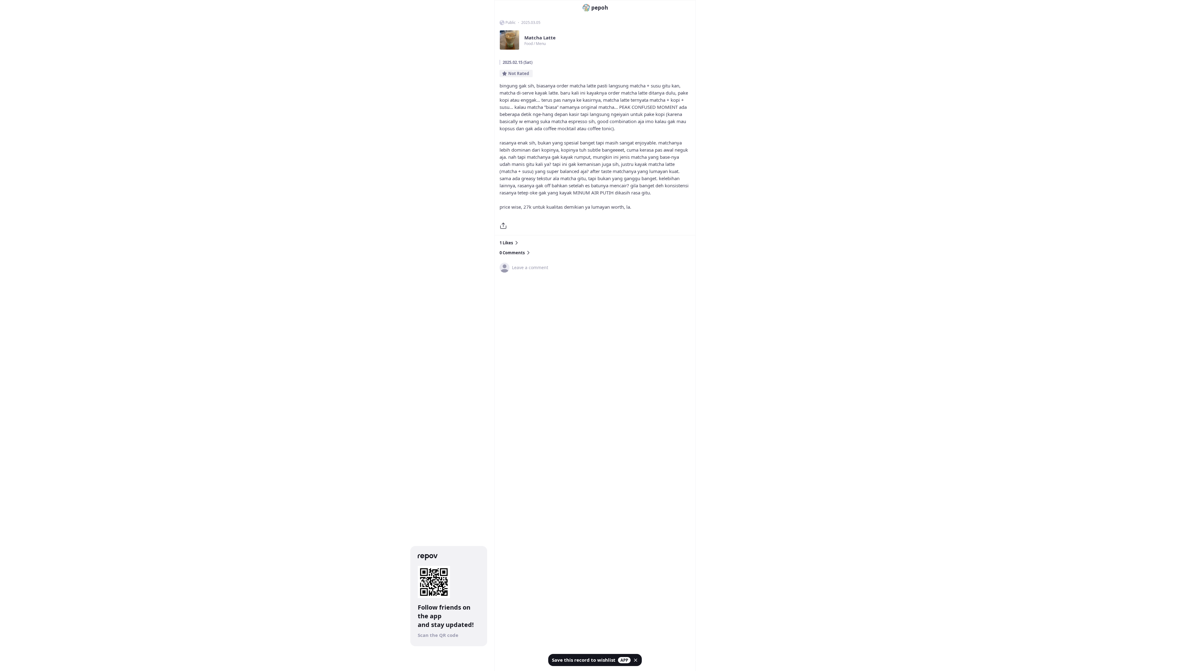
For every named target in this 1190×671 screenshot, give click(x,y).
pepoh (599, 7)
